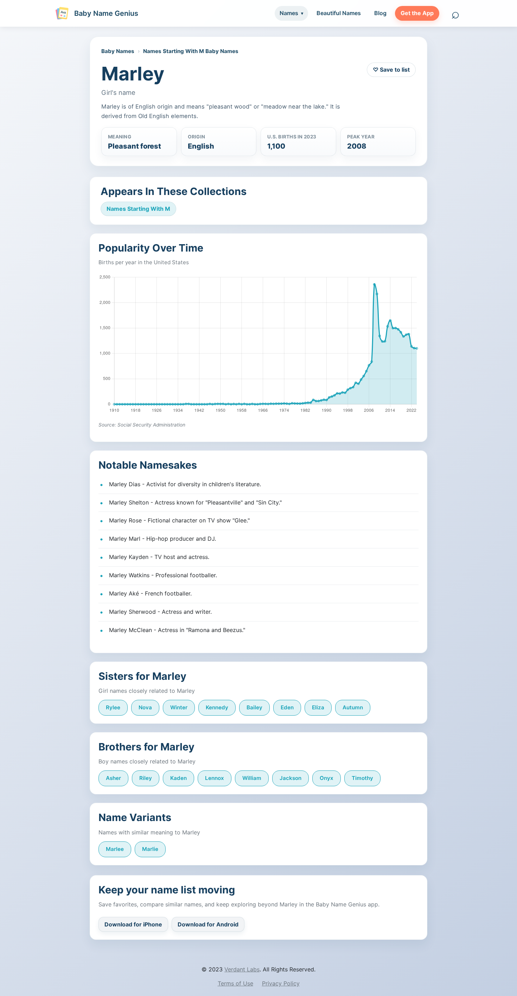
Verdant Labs (242, 969)
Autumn (353, 707)
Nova (145, 707)
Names (289, 13)
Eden (287, 707)
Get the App (417, 13)
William (251, 778)
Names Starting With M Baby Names (190, 51)
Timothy (362, 778)
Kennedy (217, 707)
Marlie (150, 849)
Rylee (113, 707)
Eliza (318, 707)
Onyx (326, 778)
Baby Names (117, 51)
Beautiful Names (339, 13)
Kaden (178, 778)
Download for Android (208, 924)
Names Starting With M (138, 208)
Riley (145, 778)
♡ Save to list (391, 69)
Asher (113, 778)
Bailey (254, 707)
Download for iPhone (133, 924)
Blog (380, 13)
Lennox (214, 778)
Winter (178, 707)
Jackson (290, 778)
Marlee (115, 849)
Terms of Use (235, 983)
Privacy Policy (281, 983)
